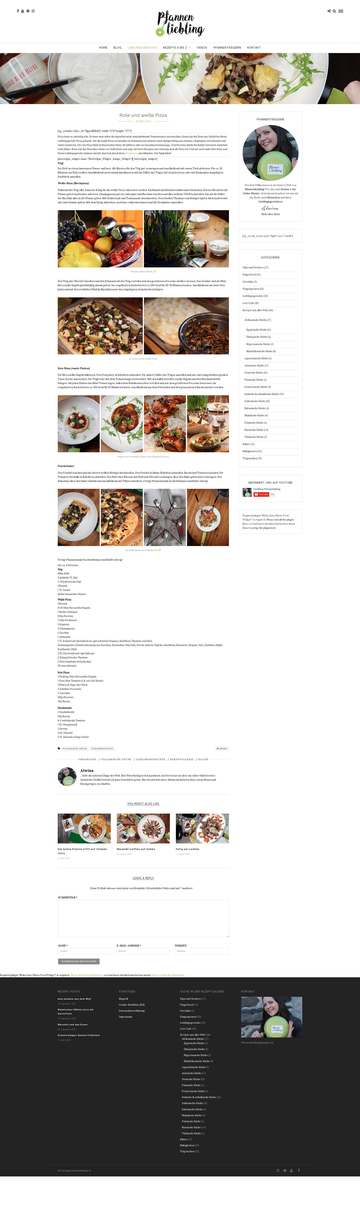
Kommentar (67, 897)
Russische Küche (253, 429)
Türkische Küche (254, 437)
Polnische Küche (253, 422)
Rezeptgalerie (182, 759)
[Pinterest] (27, 11)
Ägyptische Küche (256, 329)
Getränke (248, 281)
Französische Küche (256, 387)
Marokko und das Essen (73, 1024)
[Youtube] (22, 11)
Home (103, 47)
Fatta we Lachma (187, 849)
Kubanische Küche (254, 408)
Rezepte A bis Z (175, 47)
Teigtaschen (250, 458)
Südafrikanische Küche (259, 351)
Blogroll (123, 998)
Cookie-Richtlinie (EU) (132, 1004)
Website (181, 945)
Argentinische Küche (256, 358)
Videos (202, 47)
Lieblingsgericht (102, 749)
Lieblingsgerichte (142, 47)
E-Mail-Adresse (129, 945)
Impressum (125, 1016)
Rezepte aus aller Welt (255, 310)
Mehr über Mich (270, 214)
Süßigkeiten (250, 451)
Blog (118, 47)
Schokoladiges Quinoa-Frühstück (79, 1035)
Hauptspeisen (251, 288)
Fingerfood (87, 759)
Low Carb (248, 303)
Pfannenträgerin (227, 47)
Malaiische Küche (254, 415)
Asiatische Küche (254, 365)
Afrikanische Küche (255, 320)
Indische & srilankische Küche (261, 394)
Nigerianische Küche (258, 344)
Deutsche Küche (253, 372)
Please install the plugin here (86, 975)
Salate (203, 759)
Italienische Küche (75, 749)
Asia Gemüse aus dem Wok (74, 999)
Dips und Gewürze (253, 267)
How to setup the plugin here (259, 528)
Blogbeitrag (131, 153)
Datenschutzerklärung (132, 1010)
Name (63, 945)
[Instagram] (33, 11)
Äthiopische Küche (256, 336)
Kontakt (254, 47)
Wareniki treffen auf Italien (136, 849)
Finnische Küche (253, 379)
